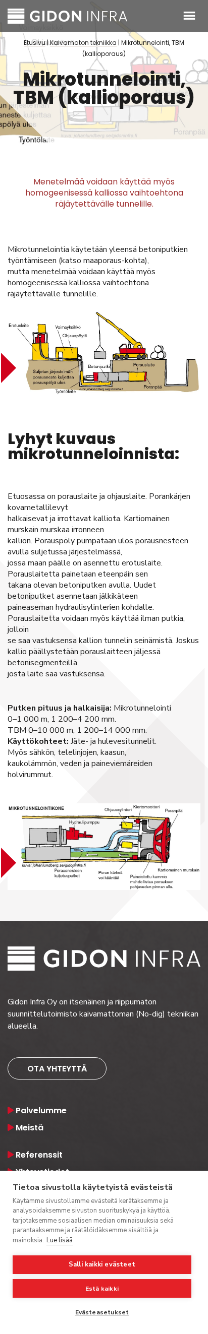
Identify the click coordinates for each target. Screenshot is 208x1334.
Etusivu (34, 43)
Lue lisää (59, 1240)
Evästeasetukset (102, 1312)
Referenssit (39, 1155)
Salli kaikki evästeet (102, 1264)
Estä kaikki (102, 1289)
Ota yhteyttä (57, 1068)
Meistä (29, 1127)
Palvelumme (41, 1110)
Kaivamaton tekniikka (83, 43)
